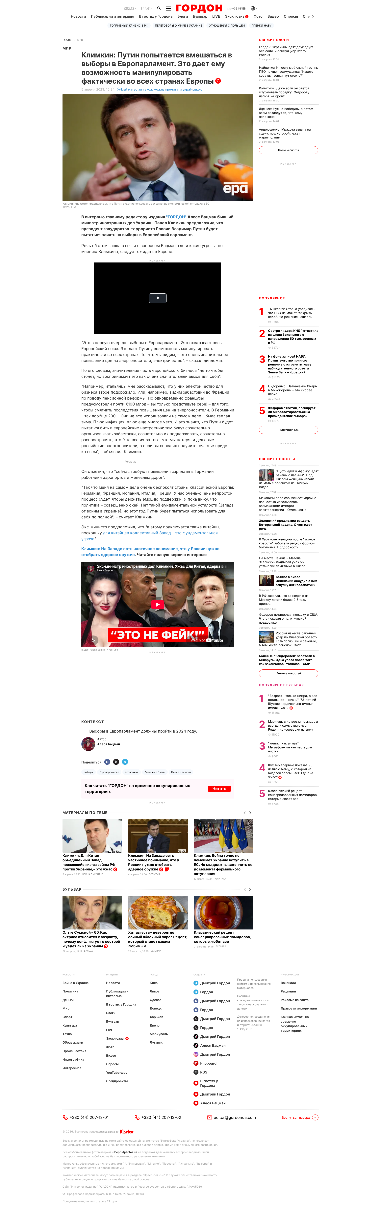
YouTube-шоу (116, 1072)
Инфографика (73, 1059)
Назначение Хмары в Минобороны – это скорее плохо (293, 390)
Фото (258, 16)
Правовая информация (299, 1008)
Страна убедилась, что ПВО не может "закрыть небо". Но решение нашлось (292, 313)
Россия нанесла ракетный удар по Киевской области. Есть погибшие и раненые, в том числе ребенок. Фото (288, 639)
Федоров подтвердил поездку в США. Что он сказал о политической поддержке (288, 618)
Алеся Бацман (213, 1045)
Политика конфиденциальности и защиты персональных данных (252, 1002)
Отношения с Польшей (227, 25)
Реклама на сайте (295, 1000)
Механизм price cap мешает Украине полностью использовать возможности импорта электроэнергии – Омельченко (287, 504)
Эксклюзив (235, 16)
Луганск (156, 1042)
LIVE (216, 16)
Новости (78, 16)
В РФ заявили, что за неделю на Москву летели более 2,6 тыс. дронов (284, 600)
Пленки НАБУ (261, 25)
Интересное (72, 1068)
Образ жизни (73, 1042)
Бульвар (200, 16)
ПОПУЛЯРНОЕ (272, 298)
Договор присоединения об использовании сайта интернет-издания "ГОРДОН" (253, 1023)
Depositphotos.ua (125, 1152)
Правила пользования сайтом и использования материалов (254, 983)
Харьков (156, 1017)
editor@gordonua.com (235, 1117)
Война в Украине (92, 874)
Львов (155, 991)
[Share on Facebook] (107, 762)
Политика (220, 879)
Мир (80, 39)
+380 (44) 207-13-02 (161, 1117)
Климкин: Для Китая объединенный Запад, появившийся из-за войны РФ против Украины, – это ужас (89, 862)
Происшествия (74, 1051)
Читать (219, 788)
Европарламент (109, 772)
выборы (88, 772)
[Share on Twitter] (116, 762)
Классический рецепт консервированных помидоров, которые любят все (222, 937)
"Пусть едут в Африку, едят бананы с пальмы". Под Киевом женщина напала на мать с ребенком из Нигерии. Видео (288, 479)
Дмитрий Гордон (215, 983)
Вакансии (288, 983)
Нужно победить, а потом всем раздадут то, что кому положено (286, 113)
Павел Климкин (181, 772)
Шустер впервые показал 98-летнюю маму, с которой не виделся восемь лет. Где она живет (291, 771)
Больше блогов (288, 150)
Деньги (68, 1000)
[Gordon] (199, 8)
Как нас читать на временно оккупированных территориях (295, 1023)
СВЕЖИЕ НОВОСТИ (277, 459)
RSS (203, 1072)
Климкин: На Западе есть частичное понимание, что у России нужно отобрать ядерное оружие (153, 862)
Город (154, 974)
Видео (273, 16)
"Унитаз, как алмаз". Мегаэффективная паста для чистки (290, 747)
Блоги (182, 16)
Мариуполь (159, 1034)
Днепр (155, 1025)
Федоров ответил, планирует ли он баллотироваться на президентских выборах (292, 412)
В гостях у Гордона (155, 16)
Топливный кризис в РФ (129, 25)
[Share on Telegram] (125, 762)
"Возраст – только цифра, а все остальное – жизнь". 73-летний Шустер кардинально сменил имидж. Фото (292, 702)
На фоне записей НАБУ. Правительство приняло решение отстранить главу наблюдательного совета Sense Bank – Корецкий (289, 364)
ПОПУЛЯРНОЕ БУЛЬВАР (281, 685)
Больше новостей (288, 673)
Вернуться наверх (296, 1117)
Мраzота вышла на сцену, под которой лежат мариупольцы (285, 133)
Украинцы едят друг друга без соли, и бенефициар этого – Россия (286, 51)
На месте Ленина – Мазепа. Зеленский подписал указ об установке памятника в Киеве (282, 562)
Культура (70, 1025)
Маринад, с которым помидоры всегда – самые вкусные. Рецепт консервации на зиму (293, 725)
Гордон (67, 39)
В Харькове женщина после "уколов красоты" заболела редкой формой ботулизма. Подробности (287, 543)
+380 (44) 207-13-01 (89, 1117)
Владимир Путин (154, 772)
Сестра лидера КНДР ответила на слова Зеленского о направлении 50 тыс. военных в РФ (293, 336)
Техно (67, 1034)
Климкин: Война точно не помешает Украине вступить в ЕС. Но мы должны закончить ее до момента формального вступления (223, 864)
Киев (154, 983)
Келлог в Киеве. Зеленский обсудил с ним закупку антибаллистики (296, 581)
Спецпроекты (117, 1081)
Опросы (291, 16)
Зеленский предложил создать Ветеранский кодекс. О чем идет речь (285, 525)
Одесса (155, 1000)
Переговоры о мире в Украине (178, 25)
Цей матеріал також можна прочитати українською (161, 89)
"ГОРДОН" (176, 217)
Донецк (156, 1008)
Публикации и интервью (112, 16)
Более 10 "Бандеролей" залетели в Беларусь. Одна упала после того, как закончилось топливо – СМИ (287, 660)
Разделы (112, 974)
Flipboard (208, 1063)
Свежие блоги (274, 40)
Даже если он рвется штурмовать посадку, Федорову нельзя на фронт (284, 92)
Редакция (288, 991)
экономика (132, 772)
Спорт (67, 1017)
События (154, 874)
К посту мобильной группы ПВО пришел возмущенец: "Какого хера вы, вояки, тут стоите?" (288, 71)
